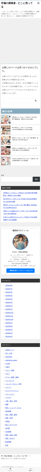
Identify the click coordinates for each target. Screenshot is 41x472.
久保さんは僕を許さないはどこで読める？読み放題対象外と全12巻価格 (25, 159)
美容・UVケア (10, 438)
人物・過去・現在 (11, 401)
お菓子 (7, 367)
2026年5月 (9, 295)
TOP (15, 456)
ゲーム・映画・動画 (12, 377)
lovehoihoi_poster (11, 360)
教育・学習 (9, 418)
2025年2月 (9, 323)
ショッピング (9, 380)
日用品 (7, 421)
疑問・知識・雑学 (11, 435)
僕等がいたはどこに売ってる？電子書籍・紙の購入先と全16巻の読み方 (25, 139)
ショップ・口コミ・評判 (13, 384)
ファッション (9, 394)
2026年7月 (9, 289)
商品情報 (8, 411)
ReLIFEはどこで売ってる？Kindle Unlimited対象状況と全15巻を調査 (22, 128)
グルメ (7, 374)
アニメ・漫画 (9, 370)
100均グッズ (9, 350)
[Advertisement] (20, 39)
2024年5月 (9, 329)
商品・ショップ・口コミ (13, 408)
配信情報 (8, 442)
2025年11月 (9, 316)
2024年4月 (9, 333)
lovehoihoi (8, 357)
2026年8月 (9, 285)
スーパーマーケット (12, 391)
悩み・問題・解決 (11, 414)
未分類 (7, 428)
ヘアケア (8, 397)
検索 (2, 175)
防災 (6, 445)
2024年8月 (9, 326)
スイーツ (8, 387)
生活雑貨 (8, 431)
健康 (6, 404)
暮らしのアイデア (11, 425)
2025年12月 (9, 312)
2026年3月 (9, 302)
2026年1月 (9, 309)
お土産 (7, 363)
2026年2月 (9, 306)
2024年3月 (9, 336)
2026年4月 (9, 299)
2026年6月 (9, 292)
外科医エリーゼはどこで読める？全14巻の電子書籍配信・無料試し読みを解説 (24, 118)
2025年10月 (9, 319)
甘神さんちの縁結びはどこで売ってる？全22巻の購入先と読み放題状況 (24, 149)
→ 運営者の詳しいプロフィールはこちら (20, 270)
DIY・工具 (8, 353)
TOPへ (31, 470)
